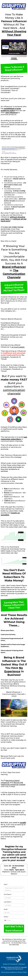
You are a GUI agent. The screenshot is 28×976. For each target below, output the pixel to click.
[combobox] (14, 889)
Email (6, 909)
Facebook (13, 964)
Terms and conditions (8, 972)
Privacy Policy (22, 972)
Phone (6, 917)
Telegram (21, 964)
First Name (8, 894)
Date (6, 884)
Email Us (6, 964)
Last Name (8, 902)
